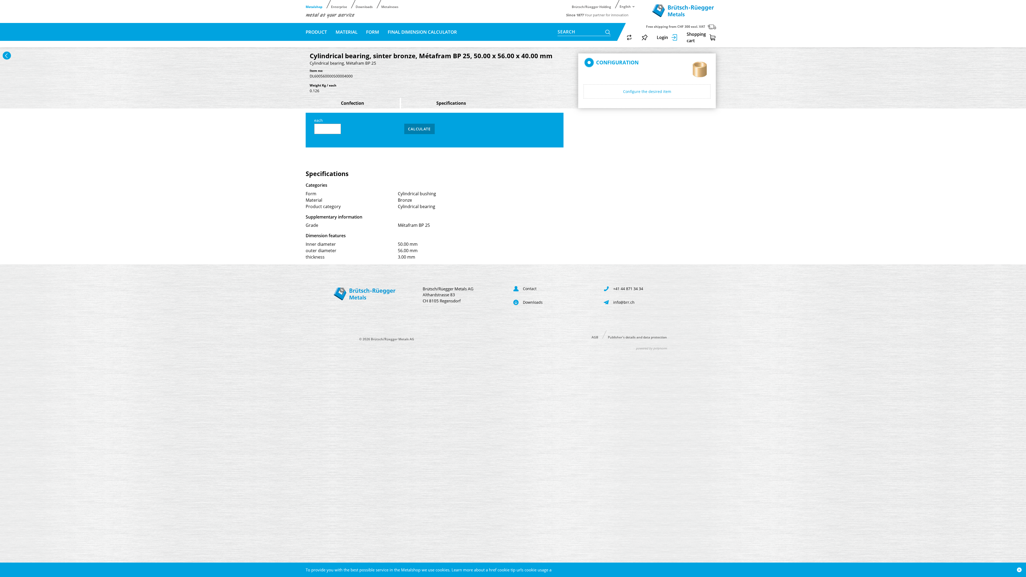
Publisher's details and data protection (637, 337)
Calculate (419, 128)
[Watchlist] (644, 37)
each (318, 120)
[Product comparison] (629, 37)
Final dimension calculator (422, 32)
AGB (595, 337)
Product (316, 32)
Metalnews (389, 7)
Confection (352, 103)
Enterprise (339, 7)
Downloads (364, 7)
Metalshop (314, 7)
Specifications (451, 103)
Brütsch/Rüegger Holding (591, 7)
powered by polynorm (651, 348)
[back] (7, 56)
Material (346, 32)
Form (372, 32)
